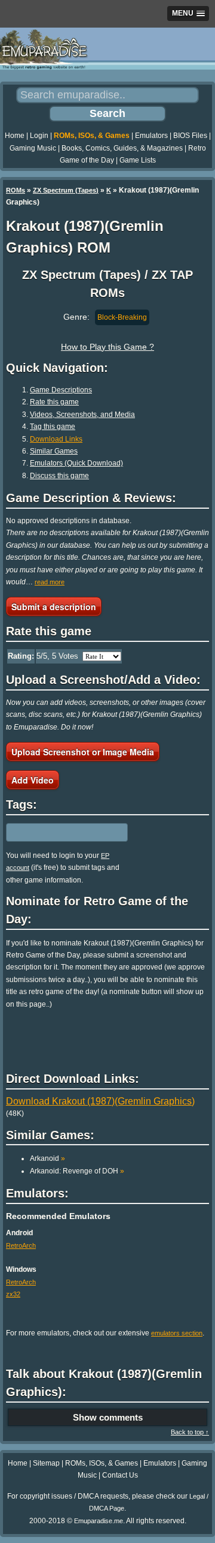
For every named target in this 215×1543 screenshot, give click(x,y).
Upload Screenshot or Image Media (82, 752)
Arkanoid (47, 1158)
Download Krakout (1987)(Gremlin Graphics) (100, 1101)
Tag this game (52, 426)
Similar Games (54, 451)
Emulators (151, 135)
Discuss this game (59, 476)
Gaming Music (33, 148)
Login (39, 135)
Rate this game (54, 402)
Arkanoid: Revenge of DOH (77, 1171)
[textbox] (58, 832)
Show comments (108, 1417)
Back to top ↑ (190, 1432)
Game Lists (137, 160)
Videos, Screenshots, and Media (82, 414)
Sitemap (46, 1463)
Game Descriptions (61, 390)
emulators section (176, 1333)
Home (14, 135)
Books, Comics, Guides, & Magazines (122, 148)
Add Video (32, 780)
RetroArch (21, 1245)
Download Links (56, 439)
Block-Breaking (122, 317)
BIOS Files (190, 135)
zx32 (13, 1294)
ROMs (15, 190)
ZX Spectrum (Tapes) (66, 190)
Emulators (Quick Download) (76, 463)
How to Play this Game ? (107, 347)
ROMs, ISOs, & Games (92, 135)
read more (49, 582)
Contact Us (120, 1475)
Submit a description (53, 607)
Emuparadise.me (98, 1520)
